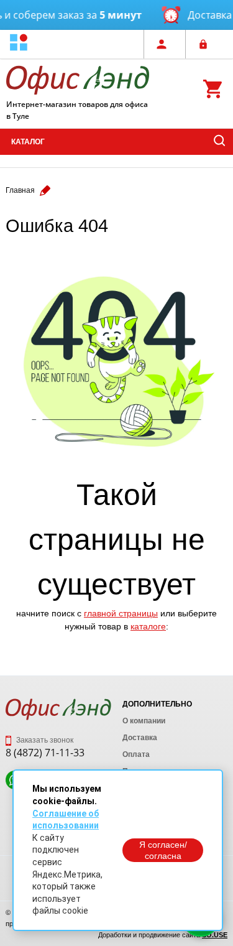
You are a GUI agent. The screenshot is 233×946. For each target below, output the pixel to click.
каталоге (148, 626)
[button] (18, 44)
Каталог (28, 141)
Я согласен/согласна (163, 850)
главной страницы (121, 613)
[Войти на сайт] (206, 44)
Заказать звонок (43, 740)
